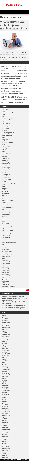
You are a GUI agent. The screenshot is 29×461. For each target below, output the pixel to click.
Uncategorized (6, 263)
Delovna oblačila (6, 126)
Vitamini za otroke (7, 274)
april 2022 (4, 383)
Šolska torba (5, 249)
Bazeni (3, 111)
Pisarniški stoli (14, 5)
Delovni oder (5, 128)
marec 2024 (5, 348)
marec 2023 (5, 366)
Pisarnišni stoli (6, 212)
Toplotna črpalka (6, 262)
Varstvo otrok (5, 269)
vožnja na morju (11, 100)
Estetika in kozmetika (7, 142)
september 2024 (6, 338)
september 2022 (6, 374)
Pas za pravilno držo (7, 207)
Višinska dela (5, 272)
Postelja (4, 221)
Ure (3, 265)
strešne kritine (7, 94)
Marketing (4, 188)
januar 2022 (5, 389)
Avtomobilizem (6, 109)
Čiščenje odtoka (6, 119)
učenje (20, 97)
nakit (18, 79)
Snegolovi (4, 247)
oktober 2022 (5, 373)
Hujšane (4, 155)
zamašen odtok (21, 100)
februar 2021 (5, 406)
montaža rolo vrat (8, 79)
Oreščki (4, 202)
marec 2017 (5, 445)
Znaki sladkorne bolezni (8, 286)
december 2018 (6, 429)
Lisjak (4, 76)
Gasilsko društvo (6, 146)
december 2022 (6, 369)
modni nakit (22, 76)
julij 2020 (4, 418)
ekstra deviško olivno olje (11, 70)
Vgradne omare (6, 270)
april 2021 (4, 403)
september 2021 (6, 396)
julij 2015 (4, 455)
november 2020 (6, 411)
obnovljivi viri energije (16, 81)
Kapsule (4, 165)
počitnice (10, 85)
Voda (3, 277)
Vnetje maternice (6, 276)
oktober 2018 (5, 431)
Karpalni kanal (6, 167)
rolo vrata (16, 86)
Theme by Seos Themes (22, 459)
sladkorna (16, 88)
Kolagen (4, 172)
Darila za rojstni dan (7, 125)
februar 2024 (5, 350)
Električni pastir (6, 137)
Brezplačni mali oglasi (8, 118)
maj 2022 (4, 382)
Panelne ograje (6, 204)
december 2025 (6, 322)
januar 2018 (5, 436)
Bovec (3, 116)
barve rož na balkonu (5, 68)
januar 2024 (5, 352)
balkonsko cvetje (22, 66)
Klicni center (5, 170)
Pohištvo (4, 218)
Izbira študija (5, 158)
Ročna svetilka (6, 235)
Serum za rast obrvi (7, 240)
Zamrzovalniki (5, 281)
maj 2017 (4, 441)
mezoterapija (11, 76)
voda (5, 100)
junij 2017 (4, 439)
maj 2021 (4, 401)
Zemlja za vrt (5, 284)
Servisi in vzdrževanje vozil (9, 242)
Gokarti (4, 149)
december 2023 (6, 353)
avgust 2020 (5, 417)
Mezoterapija (5, 193)
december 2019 (6, 424)
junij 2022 (4, 380)
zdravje (15, 102)
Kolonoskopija (6, 174)
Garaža (3, 144)
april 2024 (4, 346)
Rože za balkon (6, 237)
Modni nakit (5, 195)
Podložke (4, 216)
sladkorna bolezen (8, 91)
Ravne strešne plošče (8, 230)
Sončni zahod (5, 253)
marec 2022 (5, 385)
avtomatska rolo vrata (10, 66)
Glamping (4, 148)
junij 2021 (4, 399)
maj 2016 (4, 453)
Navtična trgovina (6, 197)
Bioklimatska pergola (7, 112)
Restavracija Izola (6, 233)
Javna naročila (6, 163)
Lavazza (4, 184)
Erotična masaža (6, 141)
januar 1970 (5, 457)
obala (5, 81)
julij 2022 (4, 378)
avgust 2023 (5, 357)
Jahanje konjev (6, 162)
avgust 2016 (5, 450)
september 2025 (6, 327)
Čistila (3, 121)
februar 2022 (5, 387)
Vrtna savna (5, 279)
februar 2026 (5, 320)
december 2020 (6, 410)
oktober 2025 (5, 325)
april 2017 (4, 443)
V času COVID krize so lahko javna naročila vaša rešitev (14, 25)
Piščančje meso (6, 214)
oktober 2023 (5, 355)
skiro (11, 88)
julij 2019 (4, 425)
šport (20, 102)
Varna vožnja (5, 267)
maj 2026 (4, 315)
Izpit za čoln (5, 160)
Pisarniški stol (6, 211)
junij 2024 (4, 343)
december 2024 (6, 334)
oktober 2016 (5, 446)
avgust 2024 (5, 339)
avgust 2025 (5, 329)
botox (3, 71)
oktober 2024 (5, 336)
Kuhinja (4, 181)
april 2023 (4, 364)
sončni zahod (19, 91)
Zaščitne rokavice (6, 283)
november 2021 (6, 392)
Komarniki (4, 176)
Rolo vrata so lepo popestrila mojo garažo (13, 305)
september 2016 (6, 448)
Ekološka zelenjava (7, 135)
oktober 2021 (5, 394)
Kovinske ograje (6, 179)
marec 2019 (5, 427)
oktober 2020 (5, 413)
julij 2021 (4, 397)
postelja (4, 86)
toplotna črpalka (10, 96)
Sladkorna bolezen (7, 246)
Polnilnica (4, 219)
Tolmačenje (5, 260)
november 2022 (6, 371)
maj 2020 (4, 420)
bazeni (11, 68)
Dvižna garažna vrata (7, 133)
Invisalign (4, 156)
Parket (3, 205)
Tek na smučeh (6, 256)
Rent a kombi (5, 232)
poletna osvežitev (18, 83)
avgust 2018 (5, 432)
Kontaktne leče (6, 177)
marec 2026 (5, 318)
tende (20, 94)
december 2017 (6, 438)
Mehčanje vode (6, 190)
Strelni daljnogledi (7, 254)
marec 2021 (5, 404)
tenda (15, 94)
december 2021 (6, 390)
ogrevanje (3, 83)
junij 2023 (4, 361)
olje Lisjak (12, 83)
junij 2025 (4, 332)
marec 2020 (5, 422)
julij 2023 (4, 359)
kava (7, 73)
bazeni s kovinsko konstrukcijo (20, 68)
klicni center (15, 73)
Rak (3, 228)
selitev (7, 88)
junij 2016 (4, 452)
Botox (3, 114)
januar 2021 (5, 408)
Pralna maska (5, 223)
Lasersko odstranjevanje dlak (10, 183)
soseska (24, 91)
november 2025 (6, 324)
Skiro (3, 244)
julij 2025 (4, 331)
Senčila (4, 239)
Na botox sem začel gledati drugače (11, 309)
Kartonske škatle (6, 169)
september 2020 (6, 415)
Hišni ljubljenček (6, 153)
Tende (3, 258)
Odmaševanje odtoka (7, 200)
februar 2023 (5, 368)
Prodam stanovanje (7, 226)
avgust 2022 (5, 376)
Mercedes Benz (6, 191)
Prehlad (4, 225)
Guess (3, 151)
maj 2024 (4, 345)
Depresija (4, 130)
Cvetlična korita (6, 123)
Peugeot (4, 209)
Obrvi (3, 198)
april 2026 (4, 317)
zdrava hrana (6, 102)
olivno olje (7, 83)
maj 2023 (4, 362)
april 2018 (4, 434)
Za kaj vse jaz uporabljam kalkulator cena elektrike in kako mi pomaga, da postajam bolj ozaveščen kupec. (14, 298)
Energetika (5, 139)
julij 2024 (4, 341)
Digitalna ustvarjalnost (8, 132)
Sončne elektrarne (7, 251)
